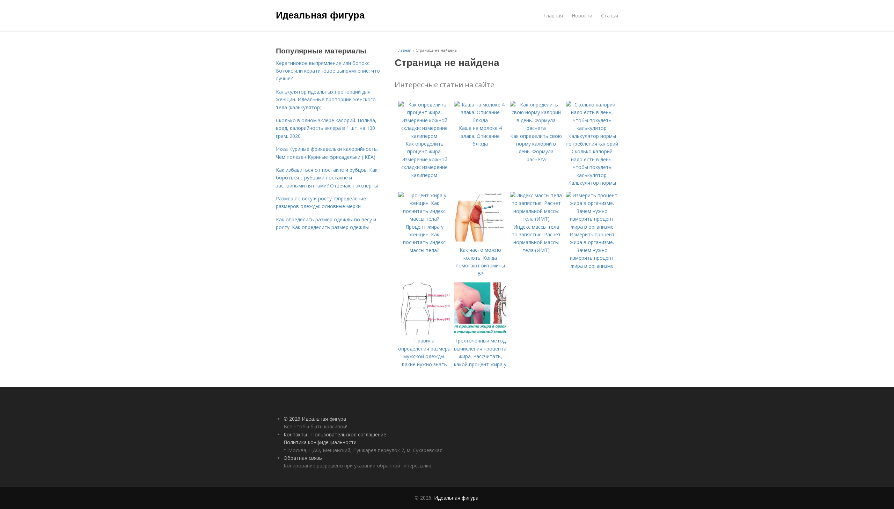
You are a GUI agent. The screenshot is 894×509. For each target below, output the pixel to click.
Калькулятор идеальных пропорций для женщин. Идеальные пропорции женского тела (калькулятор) (326, 99)
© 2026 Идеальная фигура (315, 418)
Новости (582, 15)
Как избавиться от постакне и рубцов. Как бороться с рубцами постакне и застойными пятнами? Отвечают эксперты (327, 178)
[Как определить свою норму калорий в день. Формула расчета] (536, 128)
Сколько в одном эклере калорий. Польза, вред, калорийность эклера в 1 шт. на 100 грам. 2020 (326, 128)
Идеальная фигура (320, 14)
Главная (553, 15)
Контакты (295, 434)
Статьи (609, 15)
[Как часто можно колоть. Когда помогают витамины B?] (480, 242)
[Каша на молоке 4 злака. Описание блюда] (480, 120)
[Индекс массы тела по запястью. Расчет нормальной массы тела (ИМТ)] (536, 218)
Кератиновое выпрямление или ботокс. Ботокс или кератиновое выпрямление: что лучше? (328, 71)
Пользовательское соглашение (348, 434)
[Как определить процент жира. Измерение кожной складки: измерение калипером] (424, 136)
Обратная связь (303, 458)
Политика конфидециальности (320, 442)
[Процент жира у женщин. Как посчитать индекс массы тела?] (424, 218)
